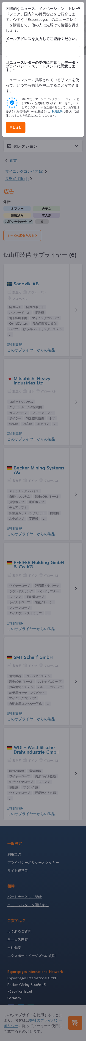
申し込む (16, 127)
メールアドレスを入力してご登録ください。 (42, 39)
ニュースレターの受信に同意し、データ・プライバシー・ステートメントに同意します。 (42, 66)
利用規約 (57, 111)
